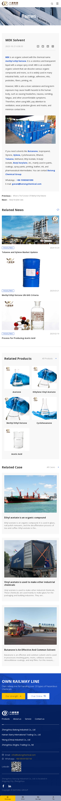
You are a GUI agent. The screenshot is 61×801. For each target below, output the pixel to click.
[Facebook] (38, 46)
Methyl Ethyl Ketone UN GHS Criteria (20, 295)
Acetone (17, 392)
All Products (49, 358)
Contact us (39, 719)
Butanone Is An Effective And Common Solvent (29, 649)
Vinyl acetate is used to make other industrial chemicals (29, 583)
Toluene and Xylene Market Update (20, 252)
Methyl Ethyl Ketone (17, 423)
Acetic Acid (16, 454)
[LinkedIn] (48, 46)
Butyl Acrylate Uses (16, 200)
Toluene (9, 159)
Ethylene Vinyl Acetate (44, 392)
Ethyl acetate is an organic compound (25, 517)
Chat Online (38, 696)
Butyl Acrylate (20, 162)
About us (17, 719)
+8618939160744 (24, 758)
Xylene (16, 155)
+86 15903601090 (25, 180)
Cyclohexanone (44, 423)
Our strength (14, 696)
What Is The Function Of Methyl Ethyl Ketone (29, 196)
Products (6, 719)
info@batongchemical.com (24, 755)
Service (28, 719)
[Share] (53, 46)
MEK (7, 57)
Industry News (8, 248)
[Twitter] (43, 46)
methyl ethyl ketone (15, 61)
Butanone (33, 151)
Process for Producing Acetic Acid (18, 338)
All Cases (53, 467)
